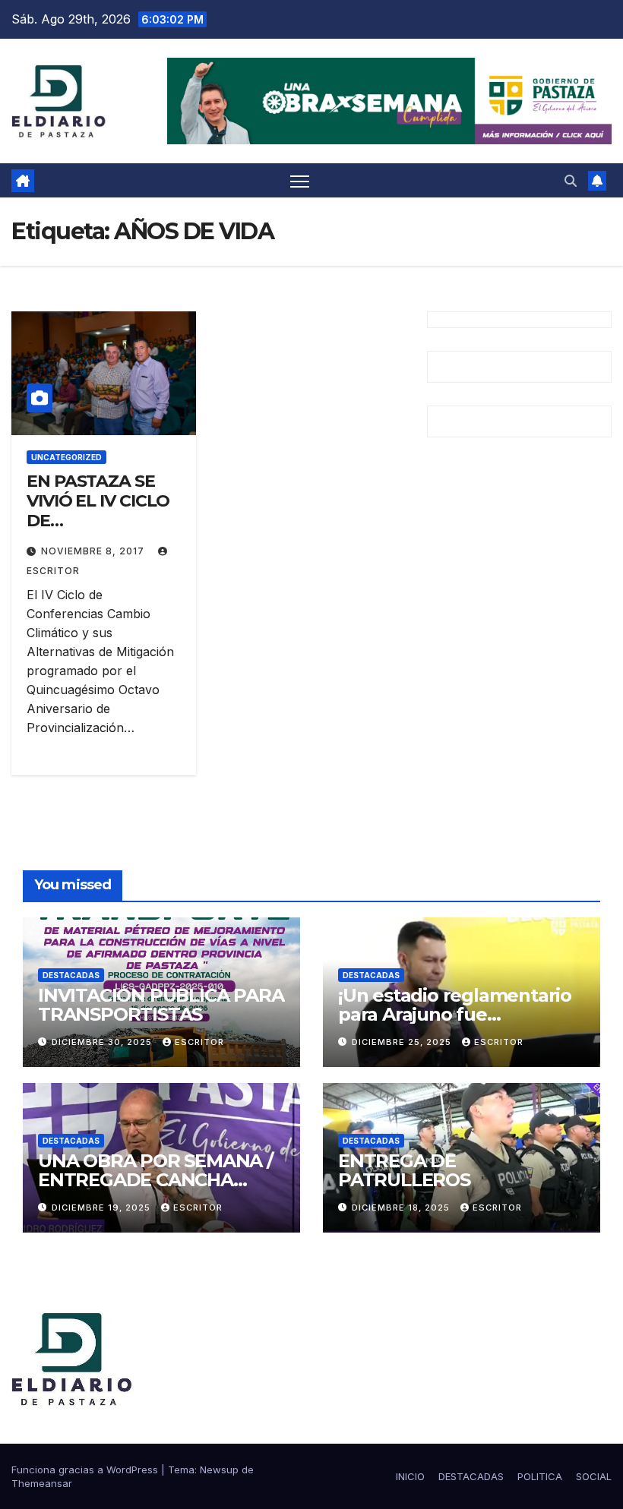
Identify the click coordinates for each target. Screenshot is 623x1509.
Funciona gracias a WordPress (86, 1469)
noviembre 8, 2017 (94, 551)
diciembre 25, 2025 (403, 1042)
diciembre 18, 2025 (402, 1207)
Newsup (219, 1469)
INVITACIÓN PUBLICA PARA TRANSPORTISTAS (160, 1004)
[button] (570, 180)
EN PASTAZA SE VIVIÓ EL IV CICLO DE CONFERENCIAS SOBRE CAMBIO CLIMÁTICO (98, 531)
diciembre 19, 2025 (102, 1207)
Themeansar (41, 1483)
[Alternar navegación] (299, 180)
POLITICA (539, 1476)
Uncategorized (66, 457)
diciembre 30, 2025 (103, 1042)
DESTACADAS (71, 975)
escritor (199, 1042)
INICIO (410, 1476)
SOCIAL (594, 1476)
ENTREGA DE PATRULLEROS (404, 1170)
